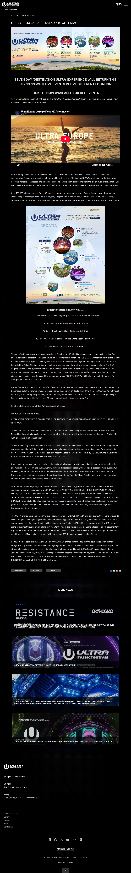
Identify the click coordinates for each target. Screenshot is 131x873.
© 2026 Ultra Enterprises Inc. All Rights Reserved (65, 858)
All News (36, 571)
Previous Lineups (11, 813)
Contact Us (8, 827)
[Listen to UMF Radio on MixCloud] (75, 839)
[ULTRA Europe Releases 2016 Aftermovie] (65, 69)
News (6, 820)
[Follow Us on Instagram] (55, 839)
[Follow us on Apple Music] (65, 849)
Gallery (7, 817)
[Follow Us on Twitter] (61, 839)
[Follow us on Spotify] (81, 839)
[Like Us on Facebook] (49, 839)
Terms (70, 863)
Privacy (61, 863)
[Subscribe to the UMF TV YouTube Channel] (68, 839)
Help (6, 823)
